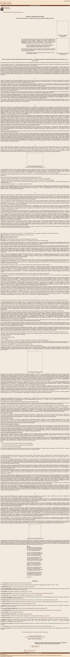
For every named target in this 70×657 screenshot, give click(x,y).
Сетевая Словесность (30, 636)
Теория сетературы (39, 655)
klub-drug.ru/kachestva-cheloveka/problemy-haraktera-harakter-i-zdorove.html (53, 617)
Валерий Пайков (33, 635)
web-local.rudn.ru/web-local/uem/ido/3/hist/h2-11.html (43, 593)
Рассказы (6, 655)
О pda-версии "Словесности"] (6, 656)
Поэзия (1, 655)
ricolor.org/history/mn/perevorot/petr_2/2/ (24, 613)
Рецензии (51, 655)
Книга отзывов (35, 646)
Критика (28, 655)
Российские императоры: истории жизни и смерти (13, 12)
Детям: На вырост (57, 655)
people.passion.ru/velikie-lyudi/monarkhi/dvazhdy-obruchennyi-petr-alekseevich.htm (45, 610)
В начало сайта (3, 654)
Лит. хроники (46, 655)
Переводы (32, 655)
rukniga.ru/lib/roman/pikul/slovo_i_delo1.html (40, 615)
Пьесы (18, 655)
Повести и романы (12, 655)
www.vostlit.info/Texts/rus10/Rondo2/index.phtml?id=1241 (12, 621)
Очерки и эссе (23, 655)
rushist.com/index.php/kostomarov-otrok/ (27, 603)
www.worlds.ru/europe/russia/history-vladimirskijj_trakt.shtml (22, 586)
